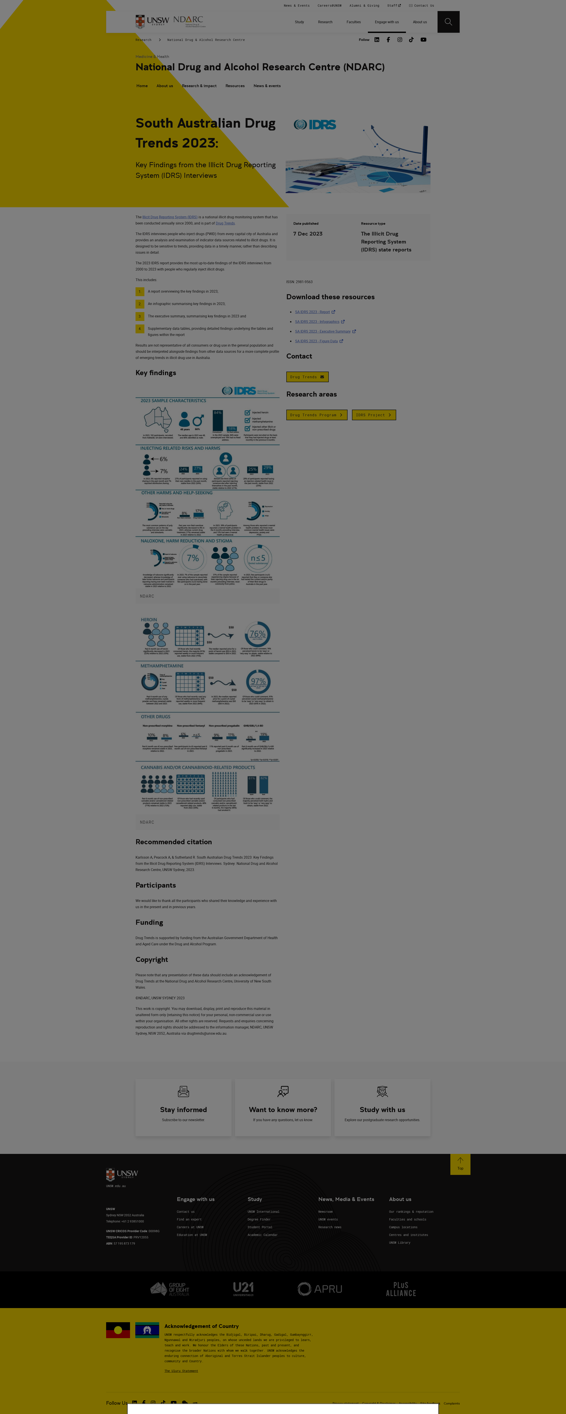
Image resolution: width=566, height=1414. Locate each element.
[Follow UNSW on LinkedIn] (134, 1402)
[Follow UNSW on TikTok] (163, 1402)
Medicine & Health (152, 56)
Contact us (186, 1211)
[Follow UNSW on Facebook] (143, 1402)
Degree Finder (259, 1219)
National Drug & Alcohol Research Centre (206, 40)
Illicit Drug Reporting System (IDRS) (170, 217)
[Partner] (192, 22)
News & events (267, 85)
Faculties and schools (407, 1219)
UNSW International (263, 1211)
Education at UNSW (192, 1235)
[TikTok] (411, 39)
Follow (364, 40)
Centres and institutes (408, 1235)
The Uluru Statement (181, 1371)
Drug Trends (225, 223)
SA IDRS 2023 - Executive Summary (326, 331)
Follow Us (117, 1403)
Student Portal (260, 1227)
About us (165, 85)
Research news (329, 1227)
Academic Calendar (263, 1235)
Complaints (452, 1403)
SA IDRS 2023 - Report (316, 311)
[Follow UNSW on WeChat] (185, 1402)
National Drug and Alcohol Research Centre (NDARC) (260, 67)
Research (143, 40)
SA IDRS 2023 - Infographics (320, 321)
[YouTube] (423, 39)
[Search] (449, 22)
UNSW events (328, 1219)
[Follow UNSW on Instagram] (153, 1402)
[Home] (152, 22)
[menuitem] (299, 22)
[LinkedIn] (377, 39)
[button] (307, 377)
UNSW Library (399, 1242)
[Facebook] (388, 39)
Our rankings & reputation (411, 1211)
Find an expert (189, 1219)
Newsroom (325, 1211)
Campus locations (403, 1227)
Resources (235, 85)
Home (142, 85)
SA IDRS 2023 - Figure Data (320, 341)
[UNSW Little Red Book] (195, 1403)
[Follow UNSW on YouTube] (174, 1402)
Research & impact (199, 85)
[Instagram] (400, 39)
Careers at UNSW (190, 1227)
